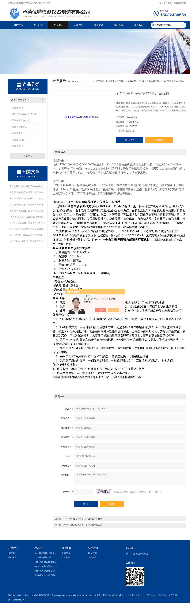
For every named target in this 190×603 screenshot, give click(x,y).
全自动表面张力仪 (43, 557)
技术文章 (98, 25)
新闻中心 (66, 547)
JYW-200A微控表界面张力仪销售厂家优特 (82, 518)
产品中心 (58, 25)
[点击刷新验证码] (103, 491)
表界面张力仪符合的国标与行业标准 (26, 210)
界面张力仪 (17, 133)
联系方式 (92, 553)
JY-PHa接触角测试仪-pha (46, 553)
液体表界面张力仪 (20, 100)
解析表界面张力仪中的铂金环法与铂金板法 (28, 204)
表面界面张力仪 (19, 127)
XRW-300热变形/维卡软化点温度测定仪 (46, 566)
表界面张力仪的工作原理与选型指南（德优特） (28, 192)
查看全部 (28, 156)
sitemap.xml (19, 600)
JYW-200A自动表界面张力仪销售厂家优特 (82, 525)
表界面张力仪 (18, 139)
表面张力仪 (17, 107)
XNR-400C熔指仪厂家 (45, 571)
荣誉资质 (12, 557)
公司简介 (12, 553)
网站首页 (18, 25)
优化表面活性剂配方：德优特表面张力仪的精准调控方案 (28, 241)
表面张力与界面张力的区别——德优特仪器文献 (28, 198)
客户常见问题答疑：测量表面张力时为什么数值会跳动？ (28, 223)
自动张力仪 (17, 146)
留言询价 (159, 140)
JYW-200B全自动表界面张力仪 (46, 575)
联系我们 (139, 25)
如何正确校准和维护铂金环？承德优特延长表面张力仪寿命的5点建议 (28, 229)
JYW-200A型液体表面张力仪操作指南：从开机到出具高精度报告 (28, 217)
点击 (42, 100)
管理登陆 (150, 595)
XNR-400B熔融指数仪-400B (46, 562)
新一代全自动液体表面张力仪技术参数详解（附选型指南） (28, 235)
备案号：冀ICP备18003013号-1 (109, 595)
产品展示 (121, 81)
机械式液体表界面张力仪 (24, 114)
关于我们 (38, 25)
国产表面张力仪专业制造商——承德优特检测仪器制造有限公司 (28, 186)
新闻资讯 (78, 25)
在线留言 (119, 25)
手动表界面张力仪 (21, 120)
